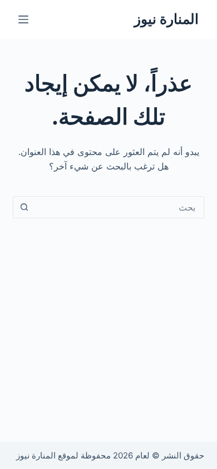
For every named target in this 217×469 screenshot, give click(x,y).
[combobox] (118, 207)
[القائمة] (23, 19)
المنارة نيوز (166, 19)
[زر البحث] (23, 207)
